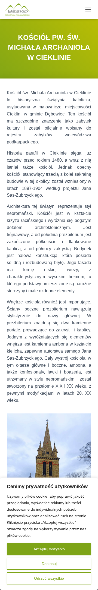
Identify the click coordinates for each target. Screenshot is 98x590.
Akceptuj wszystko (49, 549)
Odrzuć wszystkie (49, 578)
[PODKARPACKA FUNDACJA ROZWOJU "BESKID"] (19, 9)
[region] (49, 534)
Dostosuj (49, 563)
